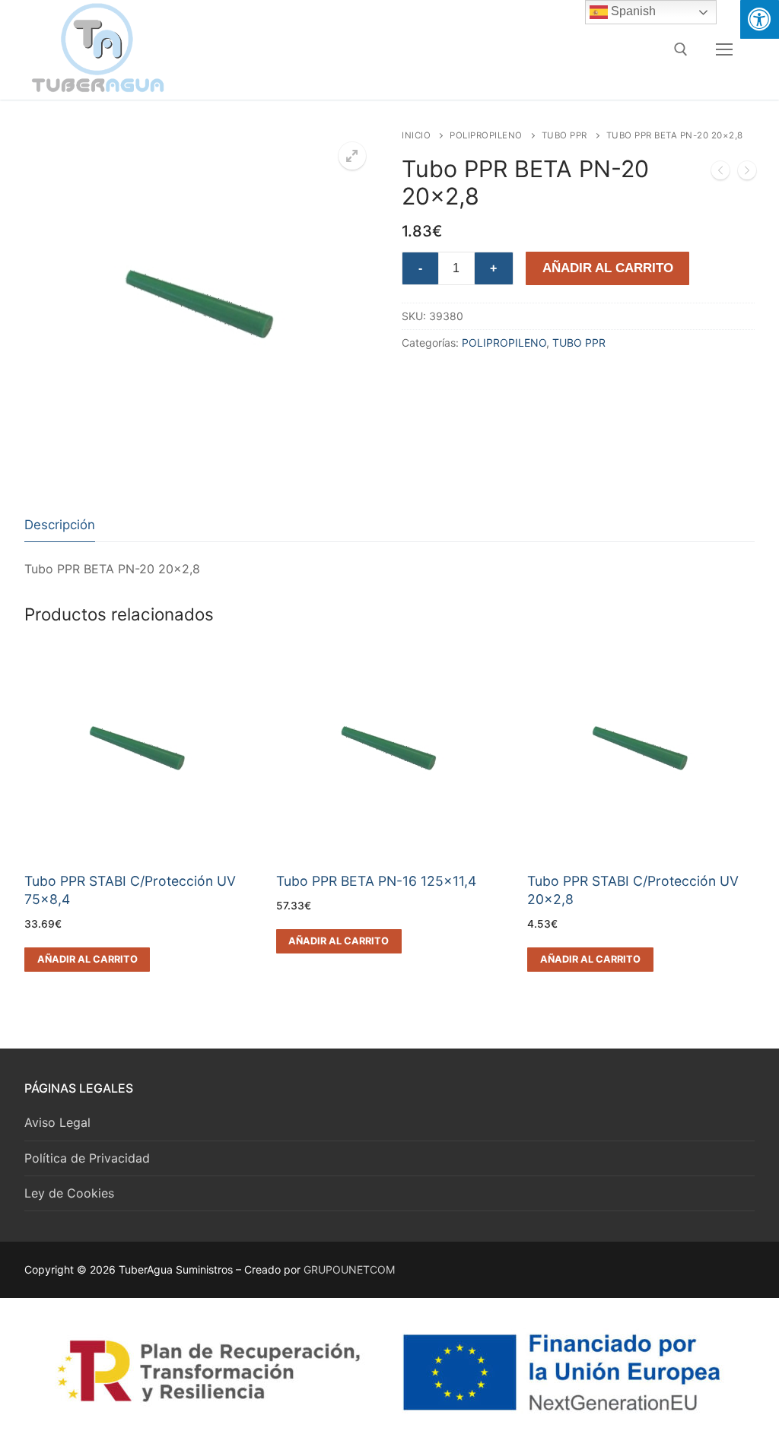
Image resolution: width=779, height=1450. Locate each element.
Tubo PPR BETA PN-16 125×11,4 (376, 881)
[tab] (59, 525)
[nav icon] (724, 49)
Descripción (59, 524)
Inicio (416, 135)
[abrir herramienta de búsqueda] (681, 49)
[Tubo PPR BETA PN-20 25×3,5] (747, 173)
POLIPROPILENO (486, 135)
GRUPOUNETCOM (349, 1269)
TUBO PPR (564, 135)
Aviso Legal (57, 1122)
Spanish (632, 11)
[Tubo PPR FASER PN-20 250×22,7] (720, 173)
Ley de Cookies (69, 1193)
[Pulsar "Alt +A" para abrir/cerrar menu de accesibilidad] (759, 19)
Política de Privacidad (87, 1158)
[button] (352, 156)
